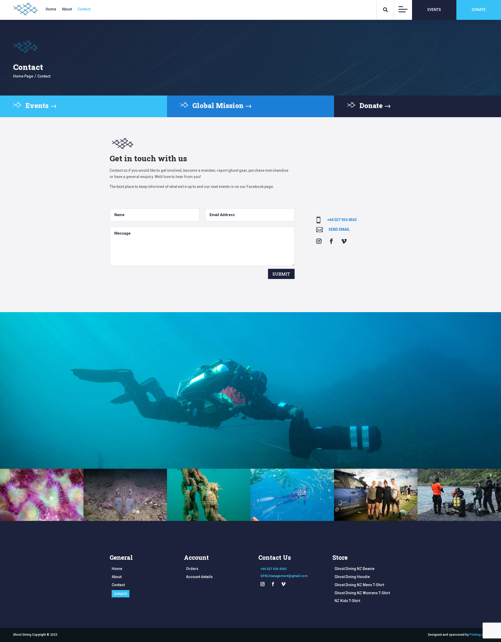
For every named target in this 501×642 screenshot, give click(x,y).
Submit (281, 274)
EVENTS (434, 10)
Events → (41, 105)
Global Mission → (222, 105)
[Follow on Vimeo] (344, 241)
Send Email (339, 229)
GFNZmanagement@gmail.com (283, 576)
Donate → (375, 105)
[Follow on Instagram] (319, 241)
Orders (192, 569)
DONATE (479, 10)
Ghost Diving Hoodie (352, 577)
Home (51, 9)
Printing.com (478, 635)
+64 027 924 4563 (342, 220)
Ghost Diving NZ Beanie (354, 569)
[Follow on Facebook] (331, 241)
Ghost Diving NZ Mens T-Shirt (359, 585)
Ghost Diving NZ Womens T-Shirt (362, 593)
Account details (199, 577)
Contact (84, 9)
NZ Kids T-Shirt (347, 601)
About (67, 9)
